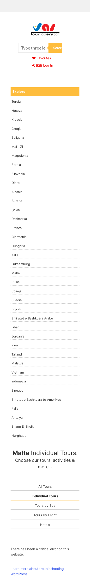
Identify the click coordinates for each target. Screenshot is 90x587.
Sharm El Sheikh (24, 426)
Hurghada (19, 435)
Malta (16, 273)
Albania (17, 192)
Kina (15, 345)
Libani (16, 327)
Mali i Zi (17, 147)
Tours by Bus (45, 505)
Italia (15, 255)
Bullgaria (18, 137)
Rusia (15, 282)
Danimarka (19, 219)
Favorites (43, 58)
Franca (17, 228)
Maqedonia (20, 155)
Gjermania (19, 237)
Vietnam (18, 372)
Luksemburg (21, 264)
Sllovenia (18, 174)
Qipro (16, 183)
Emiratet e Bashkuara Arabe (32, 318)
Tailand (17, 354)
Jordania (18, 336)
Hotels (45, 525)
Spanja (16, 291)
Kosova (17, 110)
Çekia (16, 210)
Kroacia (17, 119)
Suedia (17, 300)
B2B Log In (44, 65)
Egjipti (16, 309)
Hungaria (18, 246)
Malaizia (17, 363)
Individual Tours (45, 496)
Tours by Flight (45, 515)
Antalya (17, 417)
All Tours (45, 486)
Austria (17, 201)
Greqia (16, 129)
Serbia (16, 165)
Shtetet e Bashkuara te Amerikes (36, 399)
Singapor (18, 390)
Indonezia (19, 381)
